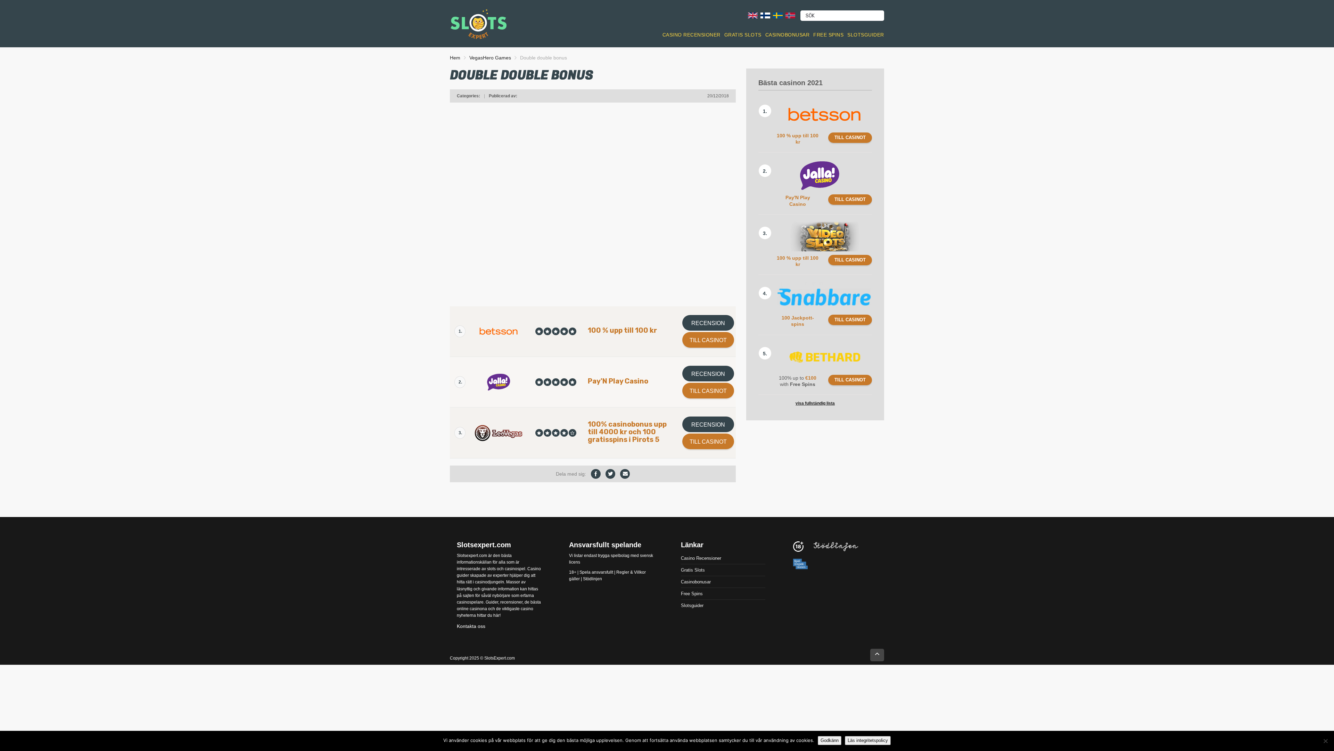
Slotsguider (865, 35)
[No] (1325, 740)
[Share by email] (625, 474)
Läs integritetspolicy (868, 740)
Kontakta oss (471, 626)
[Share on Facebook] (596, 474)
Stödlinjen (592, 578)
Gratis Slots (742, 35)
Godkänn (830, 740)
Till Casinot (708, 340)
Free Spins (828, 35)
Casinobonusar (787, 35)
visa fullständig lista (815, 403)
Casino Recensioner (691, 35)
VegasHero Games (490, 57)
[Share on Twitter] (610, 474)
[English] (753, 15)
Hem (455, 57)
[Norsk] (790, 15)
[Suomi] (765, 15)
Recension (708, 323)
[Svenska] (778, 15)
